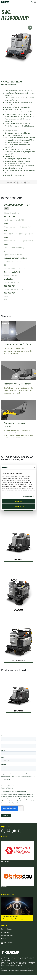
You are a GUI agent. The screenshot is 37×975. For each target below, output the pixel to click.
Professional (5, 932)
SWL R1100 (18, 610)
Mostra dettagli (27, 496)
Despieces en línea (7, 935)
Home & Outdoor (6, 929)
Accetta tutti (18, 501)
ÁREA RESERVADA (10, 943)
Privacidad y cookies (16, 969)
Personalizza (17, 506)
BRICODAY (4, 887)
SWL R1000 (18, 559)
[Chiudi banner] (34, 467)
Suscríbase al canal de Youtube (13, 919)
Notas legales (5, 969)
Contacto (4, 939)
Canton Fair (5, 861)
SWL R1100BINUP (18, 661)
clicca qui (24, 490)
